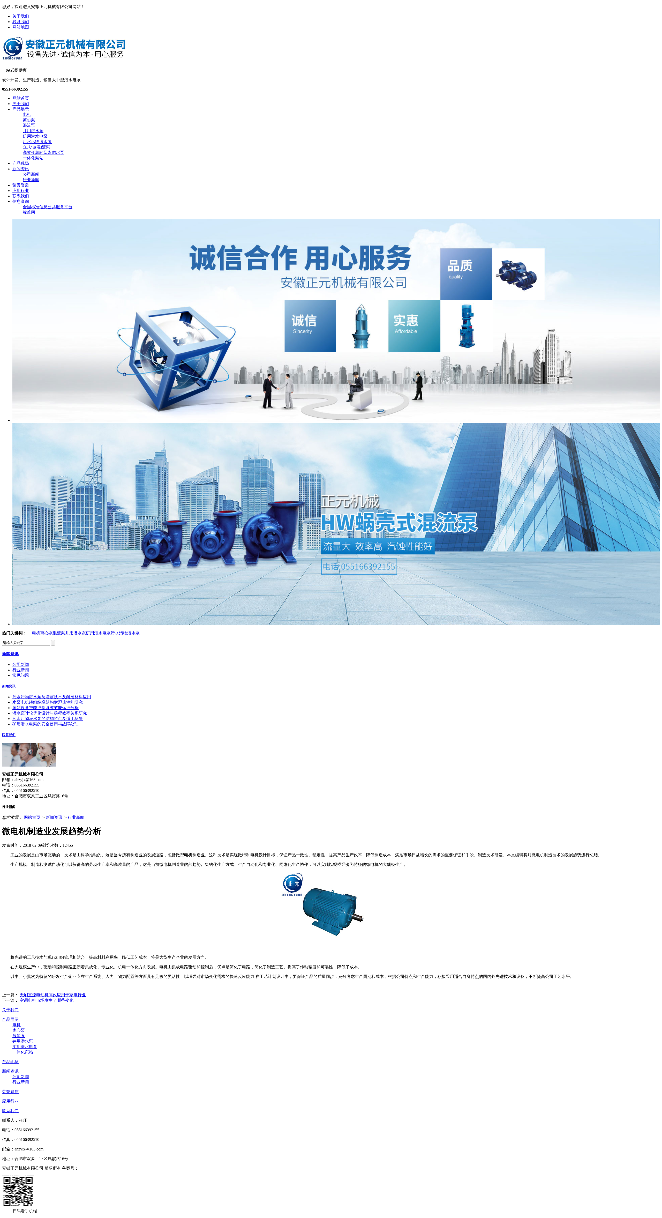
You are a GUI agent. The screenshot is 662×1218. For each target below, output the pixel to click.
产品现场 (20, 163)
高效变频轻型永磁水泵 (43, 152)
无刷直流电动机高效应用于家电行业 (53, 995)
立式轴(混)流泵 (36, 147)
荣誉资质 (20, 185)
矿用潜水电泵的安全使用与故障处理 (45, 724)
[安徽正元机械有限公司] (64, 59)
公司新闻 (31, 174)
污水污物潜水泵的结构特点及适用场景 (47, 718)
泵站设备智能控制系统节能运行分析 (45, 707)
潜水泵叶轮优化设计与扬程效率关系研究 (49, 713)
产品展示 (20, 109)
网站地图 (20, 27)
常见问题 (20, 675)
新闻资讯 (20, 169)
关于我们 (20, 16)
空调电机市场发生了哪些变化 (46, 1000)
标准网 (29, 212)
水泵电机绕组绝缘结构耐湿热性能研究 (47, 702)
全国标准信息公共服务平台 (47, 207)
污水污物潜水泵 (37, 141)
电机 (27, 114)
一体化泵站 (33, 158)
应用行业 (20, 190)
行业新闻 (31, 179)
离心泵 (29, 120)
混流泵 (29, 125)
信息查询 (20, 201)
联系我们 (20, 21)
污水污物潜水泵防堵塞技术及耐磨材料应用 (51, 697)
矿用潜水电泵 (35, 136)
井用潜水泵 (33, 131)
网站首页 (20, 98)
